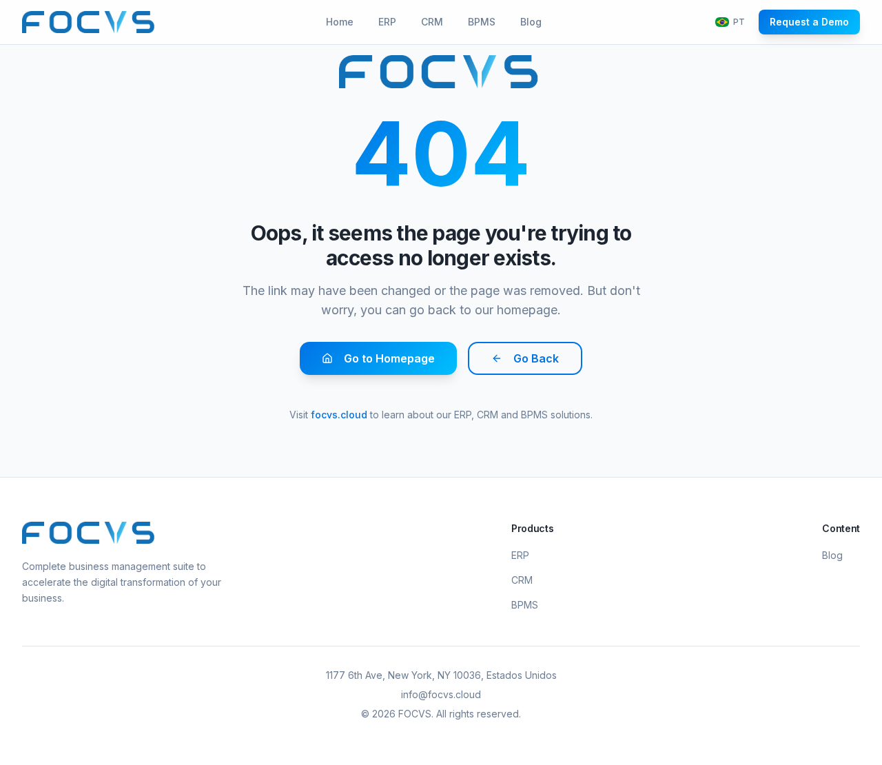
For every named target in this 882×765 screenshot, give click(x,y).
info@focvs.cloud (441, 694)
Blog (531, 22)
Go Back (536, 358)
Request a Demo (809, 22)
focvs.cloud (339, 414)
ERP (387, 22)
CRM (432, 22)
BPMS (481, 22)
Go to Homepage (389, 358)
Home (339, 22)
